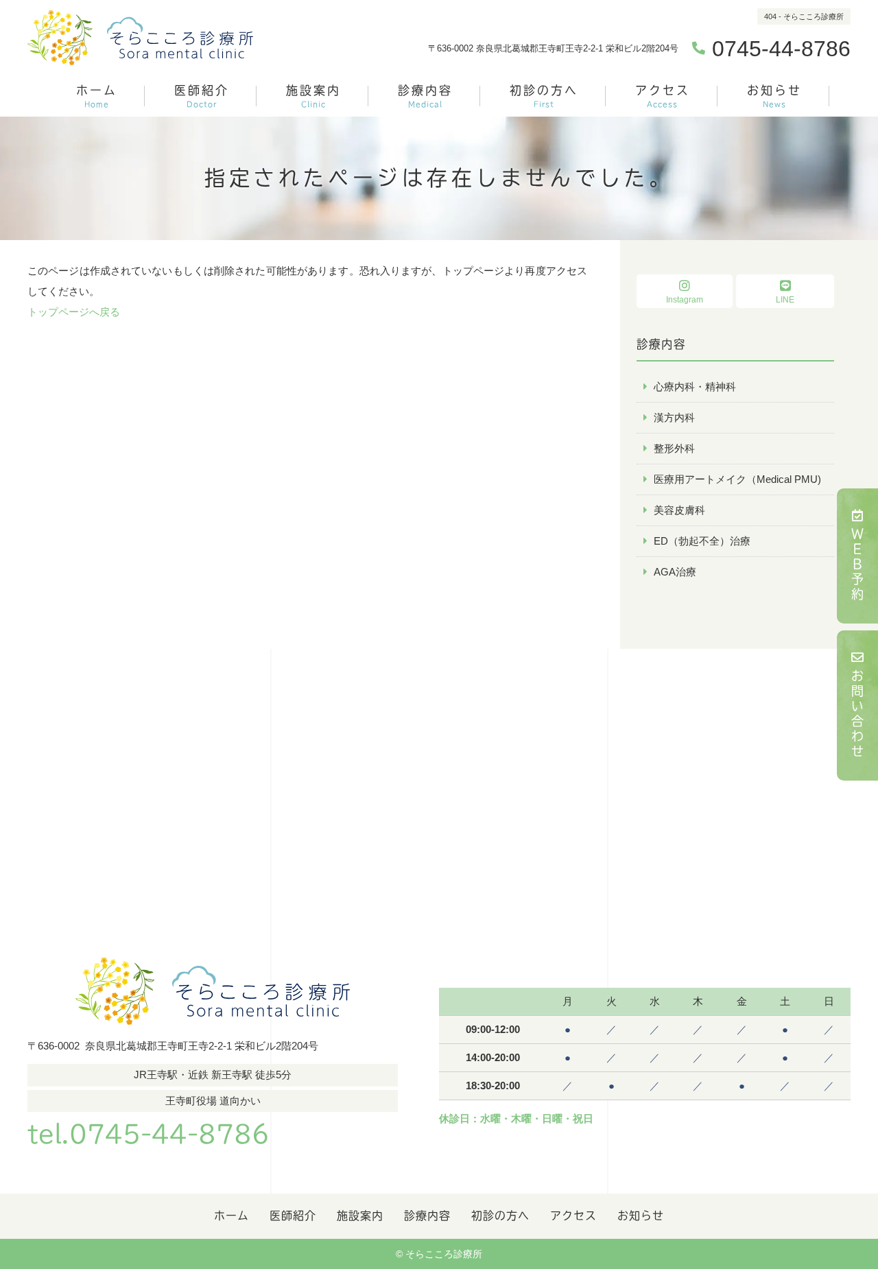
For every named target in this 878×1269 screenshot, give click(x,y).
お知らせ (774, 96)
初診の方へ (544, 96)
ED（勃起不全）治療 (702, 541)
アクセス (662, 96)
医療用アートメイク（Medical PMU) (737, 479)
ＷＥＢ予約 (857, 565)
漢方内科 (674, 417)
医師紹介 (201, 96)
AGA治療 (675, 572)
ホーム (96, 96)
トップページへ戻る (73, 312)
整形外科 (674, 448)
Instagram (684, 300)
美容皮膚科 (679, 510)
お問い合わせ (857, 714)
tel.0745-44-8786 (148, 1134)
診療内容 (425, 96)
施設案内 (313, 96)
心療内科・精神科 (695, 386)
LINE (785, 300)
